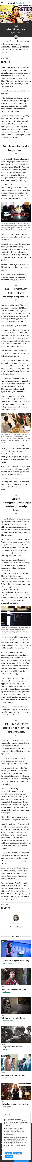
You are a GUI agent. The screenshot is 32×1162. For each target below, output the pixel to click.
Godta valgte (17, 1153)
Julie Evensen (16, 33)
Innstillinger (9, 1156)
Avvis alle (9, 1153)
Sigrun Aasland (7, 1106)
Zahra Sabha (6, 1078)
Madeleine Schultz (8, 963)
